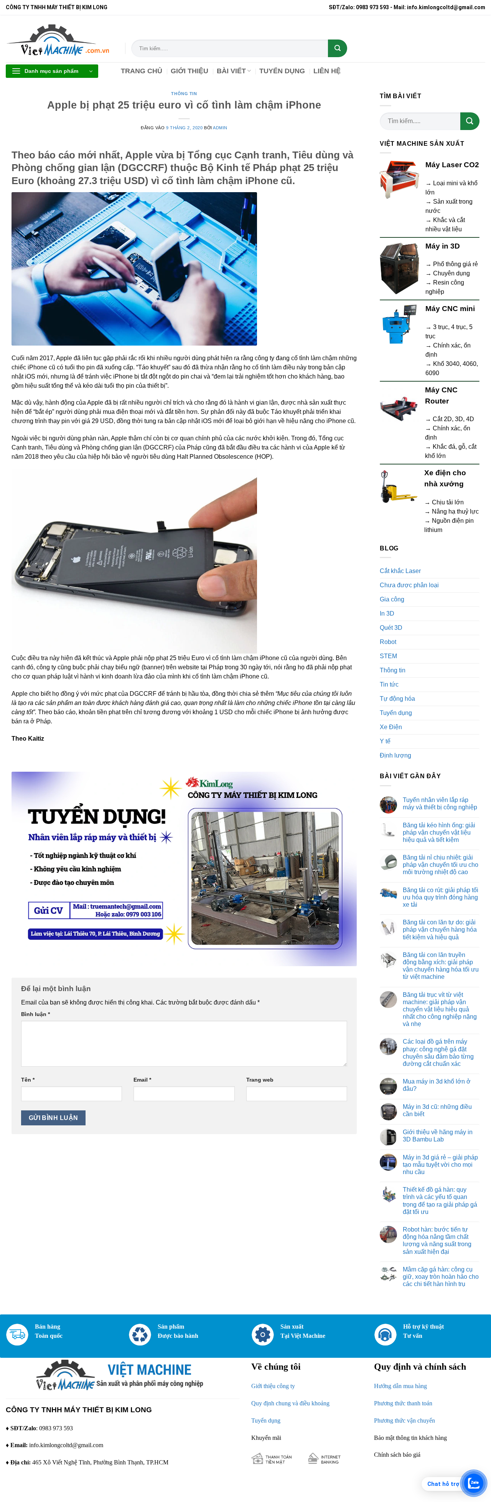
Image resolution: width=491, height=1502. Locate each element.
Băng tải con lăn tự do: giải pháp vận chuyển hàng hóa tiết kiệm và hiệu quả (440, 929)
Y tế (385, 741)
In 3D (387, 613)
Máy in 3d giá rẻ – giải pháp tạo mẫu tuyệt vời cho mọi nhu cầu (440, 1164)
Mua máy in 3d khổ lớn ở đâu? (437, 1085)
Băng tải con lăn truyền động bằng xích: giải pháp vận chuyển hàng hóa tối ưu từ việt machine (441, 966)
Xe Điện (391, 727)
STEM (388, 656)
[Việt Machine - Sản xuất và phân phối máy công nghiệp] (60, 38)
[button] (52, 71)
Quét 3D (391, 627)
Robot (388, 642)
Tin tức (389, 684)
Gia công (392, 599)
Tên (28, 1080)
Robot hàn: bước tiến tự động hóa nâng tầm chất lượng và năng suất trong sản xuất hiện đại (437, 1240)
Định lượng (395, 755)
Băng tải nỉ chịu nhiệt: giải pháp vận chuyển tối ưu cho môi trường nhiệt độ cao (440, 864)
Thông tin (184, 93)
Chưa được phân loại (409, 585)
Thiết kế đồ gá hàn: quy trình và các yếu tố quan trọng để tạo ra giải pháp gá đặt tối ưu (440, 1200)
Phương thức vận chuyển (404, 1420)
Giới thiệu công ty (273, 1386)
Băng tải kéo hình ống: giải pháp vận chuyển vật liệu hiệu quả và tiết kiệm (439, 832)
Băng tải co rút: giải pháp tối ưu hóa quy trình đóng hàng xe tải (440, 897)
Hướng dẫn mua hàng (400, 1386)
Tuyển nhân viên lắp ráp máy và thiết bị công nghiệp (440, 803)
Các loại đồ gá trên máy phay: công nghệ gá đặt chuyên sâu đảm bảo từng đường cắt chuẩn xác (438, 1052)
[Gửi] (337, 48)
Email (142, 1080)
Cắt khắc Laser (400, 571)
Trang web (260, 1080)
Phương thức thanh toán (403, 1403)
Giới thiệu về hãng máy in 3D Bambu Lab (438, 1136)
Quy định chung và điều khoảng (290, 1403)
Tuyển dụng (396, 713)
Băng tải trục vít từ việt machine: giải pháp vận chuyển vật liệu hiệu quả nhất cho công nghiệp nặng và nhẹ (440, 1009)
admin (220, 127)
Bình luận (35, 1014)
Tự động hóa (397, 698)
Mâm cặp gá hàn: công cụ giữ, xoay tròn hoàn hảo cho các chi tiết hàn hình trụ (441, 1276)
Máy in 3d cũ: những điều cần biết (437, 1110)
